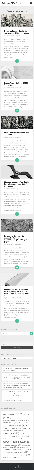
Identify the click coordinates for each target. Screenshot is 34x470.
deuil (25, 420)
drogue (25, 422)
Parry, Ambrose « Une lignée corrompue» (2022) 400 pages (16, 32)
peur (15, 436)
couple (11, 420)
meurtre (21, 430)
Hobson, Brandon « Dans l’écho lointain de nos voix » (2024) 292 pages (16, 184)
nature (22, 434)
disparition (9, 423)
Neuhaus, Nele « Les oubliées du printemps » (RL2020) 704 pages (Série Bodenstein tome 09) (16, 292)
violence (13, 457)
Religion (11, 447)
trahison (6, 455)
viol (5, 457)
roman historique (22, 447)
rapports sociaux (12, 445)
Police (20, 436)
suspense (23, 452)
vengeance (24, 455)
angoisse (12, 418)
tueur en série (14, 455)
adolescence (7, 414)
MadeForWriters (19, 467)
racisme (19, 438)
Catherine (9, 35)
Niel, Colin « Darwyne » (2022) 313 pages (16, 133)
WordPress (29, 466)
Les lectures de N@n (16, 400)
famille (7, 428)
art (17, 418)
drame (18, 422)
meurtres (11, 433)
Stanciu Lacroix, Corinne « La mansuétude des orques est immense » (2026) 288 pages (16, 377)
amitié (17, 414)
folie (14, 428)
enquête (20, 425)
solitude (25, 449)
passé (7, 436)
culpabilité (17, 420)
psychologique (11, 438)
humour (26, 428)
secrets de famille (12, 449)
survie (13, 452)
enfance (7, 426)
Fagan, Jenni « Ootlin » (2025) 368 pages (16, 84)
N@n (5, 400)
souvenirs (6, 452)
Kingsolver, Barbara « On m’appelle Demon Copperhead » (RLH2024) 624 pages (16, 239)
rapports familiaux (16, 441)
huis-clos (19, 428)
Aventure (22, 418)
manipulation (10, 431)
